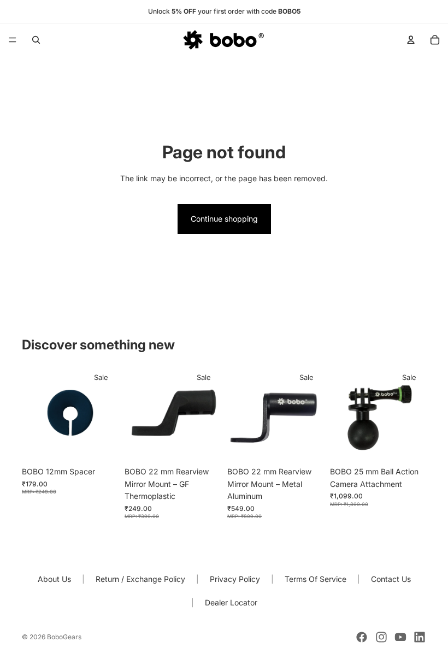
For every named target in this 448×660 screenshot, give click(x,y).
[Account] (411, 40)
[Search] (36, 40)
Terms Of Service (315, 579)
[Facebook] (361, 637)
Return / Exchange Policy (140, 579)
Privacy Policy (235, 579)
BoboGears (64, 637)
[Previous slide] (239, 413)
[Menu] (12, 39)
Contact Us (391, 579)
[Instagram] (381, 637)
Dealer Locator (231, 602)
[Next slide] (311, 413)
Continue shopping (224, 218)
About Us (54, 579)
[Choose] (306, 445)
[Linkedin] (419, 637)
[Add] (101, 445)
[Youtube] (400, 637)
